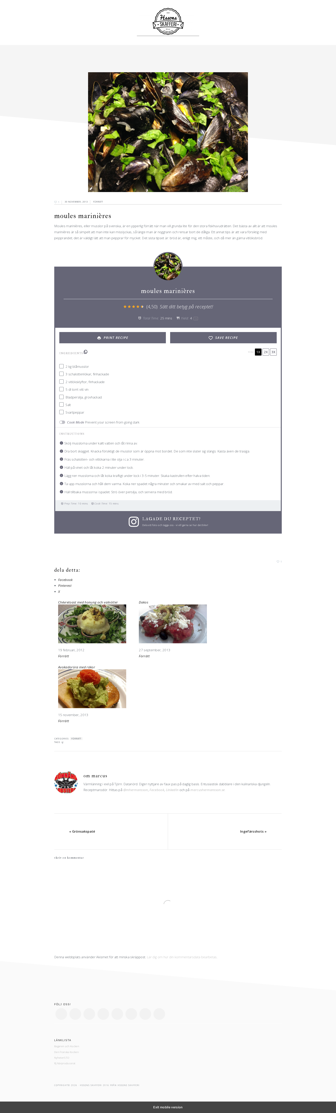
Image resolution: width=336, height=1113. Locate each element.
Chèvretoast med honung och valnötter (88, 602)
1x (258, 352)
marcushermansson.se (207, 790)
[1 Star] (125, 307)
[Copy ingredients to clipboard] (85, 352)
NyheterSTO (61, 1057)
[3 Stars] (134, 307)
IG (62, 742)
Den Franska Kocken (66, 1052)
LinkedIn (172, 790)
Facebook (157, 790)
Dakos (143, 602)
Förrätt (98, 201)
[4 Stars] (138, 307)
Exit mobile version (168, 1107)
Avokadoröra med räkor (76, 667)
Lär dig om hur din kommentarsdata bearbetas (182, 957)
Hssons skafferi (168, 22)
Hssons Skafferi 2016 (94, 1085)
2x (266, 352)
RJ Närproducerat (64, 1063)
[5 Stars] (142, 307)
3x (273, 352)
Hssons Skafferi (129, 1085)
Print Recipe (115, 337)
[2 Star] (129, 307)
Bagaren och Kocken (66, 1046)
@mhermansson (135, 790)
